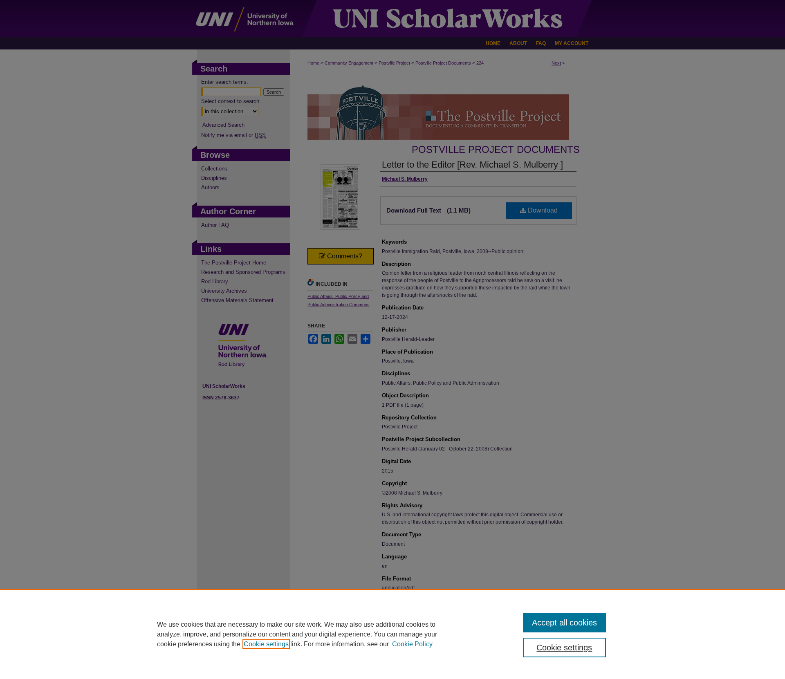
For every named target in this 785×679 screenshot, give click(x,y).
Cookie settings (266, 644)
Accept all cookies (564, 622)
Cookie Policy (412, 644)
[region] (392, 634)
